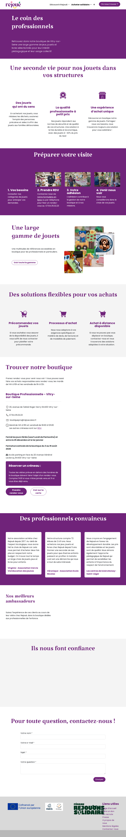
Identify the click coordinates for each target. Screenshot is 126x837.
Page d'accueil (109, 808)
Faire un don (108, 811)
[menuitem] (59, 4)
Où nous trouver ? (109, 4)
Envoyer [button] (99, 779)
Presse (105, 817)
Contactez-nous (110, 829)
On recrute (107, 814)
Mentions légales (110, 826)
